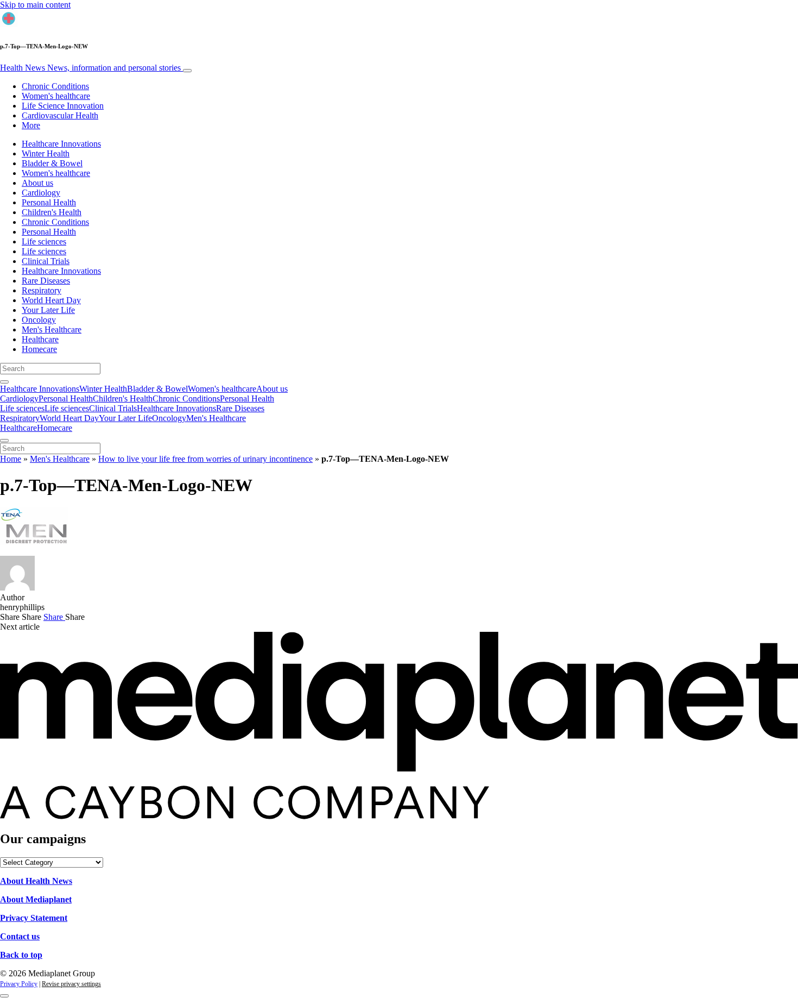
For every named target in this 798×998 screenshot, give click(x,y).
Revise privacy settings (71, 984)
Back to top (21, 954)
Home (10, 458)
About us (37, 182)
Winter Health (45, 153)
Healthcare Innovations (61, 143)
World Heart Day (51, 300)
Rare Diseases (46, 280)
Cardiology (41, 192)
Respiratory (41, 290)
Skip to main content (35, 4)
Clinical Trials (45, 261)
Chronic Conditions (55, 86)
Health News (90, 67)
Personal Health (49, 202)
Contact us (20, 936)
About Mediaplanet (36, 899)
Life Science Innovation (63, 105)
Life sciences (44, 241)
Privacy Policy (18, 984)
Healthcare (40, 339)
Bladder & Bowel (52, 163)
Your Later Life (48, 310)
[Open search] (4, 382)
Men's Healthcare (51, 329)
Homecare (39, 349)
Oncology (39, 319)
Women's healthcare (56, 96)
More (31, 125)
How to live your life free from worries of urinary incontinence (205, 458)
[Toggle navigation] (187, 70)
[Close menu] (4, 440)
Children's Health (51, 212)
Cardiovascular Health (60, 115)
